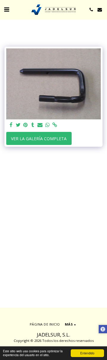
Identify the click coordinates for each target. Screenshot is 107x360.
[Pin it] (25, 125)
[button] (6, 9)
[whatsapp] (47, 125)
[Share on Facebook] (11, 125)
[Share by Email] (40, 125)
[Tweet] (18, 125)
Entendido (87, 353)
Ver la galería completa (39, 138)
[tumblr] (33, 125)
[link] (54, 125)
